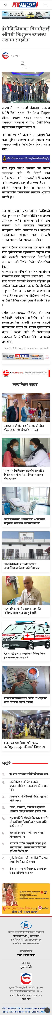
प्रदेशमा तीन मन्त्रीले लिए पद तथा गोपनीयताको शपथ (28, 860)
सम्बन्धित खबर (25, 384)
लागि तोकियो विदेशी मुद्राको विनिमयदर (28, 798)
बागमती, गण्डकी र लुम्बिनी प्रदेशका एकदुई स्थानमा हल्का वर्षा (28, 809)
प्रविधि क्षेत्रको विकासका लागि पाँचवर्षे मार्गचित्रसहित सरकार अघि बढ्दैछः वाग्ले (29, 822)
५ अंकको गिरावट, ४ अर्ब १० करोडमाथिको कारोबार (28, 870)
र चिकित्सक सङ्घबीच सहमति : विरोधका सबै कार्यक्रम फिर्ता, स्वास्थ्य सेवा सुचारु (24, 474)
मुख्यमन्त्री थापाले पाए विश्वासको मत (27, 834)
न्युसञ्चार (14, 55)
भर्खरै (6, 763)
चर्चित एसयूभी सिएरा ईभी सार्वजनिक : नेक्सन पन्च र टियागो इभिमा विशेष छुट (28, 847)
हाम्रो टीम (26, 999)
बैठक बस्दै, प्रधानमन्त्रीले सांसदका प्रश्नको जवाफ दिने (29, 786)
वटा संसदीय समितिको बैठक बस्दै (28, 774)
